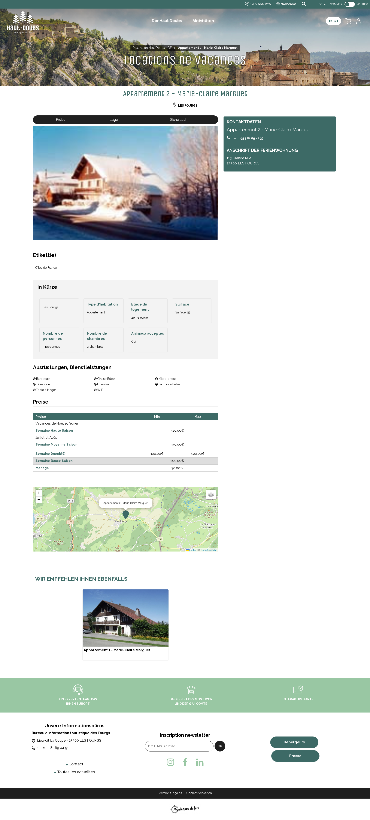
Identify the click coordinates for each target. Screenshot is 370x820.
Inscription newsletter (185, 735)
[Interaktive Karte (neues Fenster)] (298, 689)
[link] (350, 4)
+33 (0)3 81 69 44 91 (53, 748)
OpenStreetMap (209, 550)
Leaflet (192, 550)
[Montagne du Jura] (185, 809)
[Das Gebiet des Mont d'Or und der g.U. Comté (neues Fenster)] (191, 689)
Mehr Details (126, 624)
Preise (60, 120)
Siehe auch (178, 120)
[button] (348, 21)
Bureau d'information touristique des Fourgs (71, 733)
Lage (114, 120)
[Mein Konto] (358, 21)
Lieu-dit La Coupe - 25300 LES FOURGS (69, 740)
